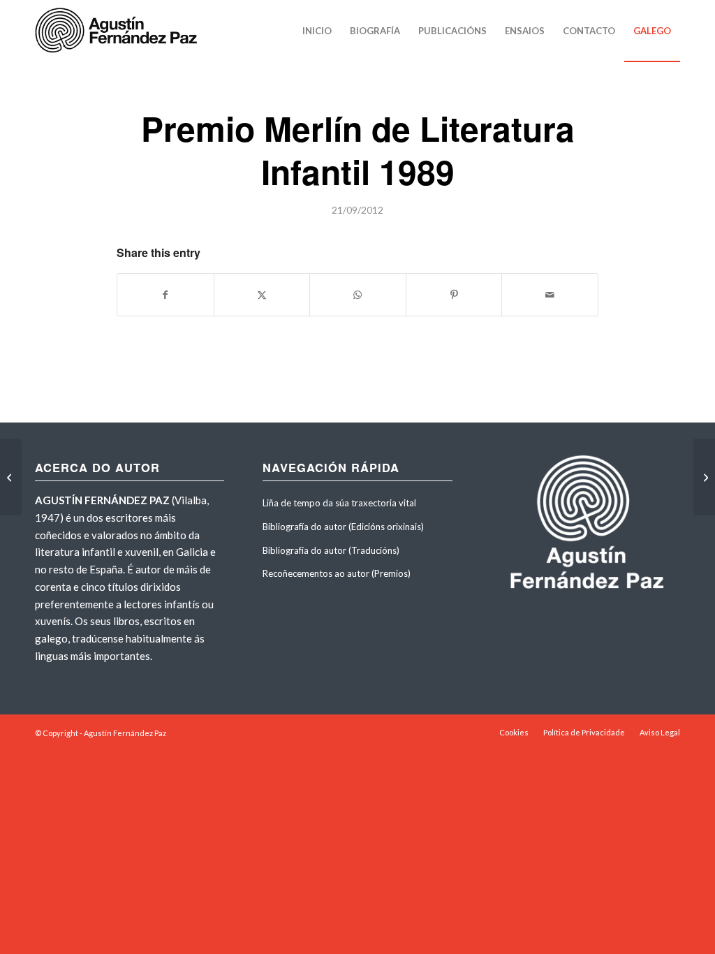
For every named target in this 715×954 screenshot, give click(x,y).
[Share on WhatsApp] (358, 295)
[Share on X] (262, 295)
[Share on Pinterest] (454, 295)
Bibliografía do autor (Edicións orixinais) (343, 526)
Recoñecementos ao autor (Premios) (337, 573)
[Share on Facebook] (165, 295)
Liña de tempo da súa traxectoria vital (339, 502)
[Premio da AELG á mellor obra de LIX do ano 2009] (11, 477)
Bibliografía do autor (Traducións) (331, 550)
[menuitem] (317, 30)
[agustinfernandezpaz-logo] (118, 30)
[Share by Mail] (550, 295)
